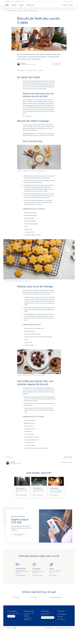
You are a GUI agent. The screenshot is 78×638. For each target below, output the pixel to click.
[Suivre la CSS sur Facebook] (10, 628)
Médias (61, 616)
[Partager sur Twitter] (59, 64)
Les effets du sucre (28, 116)
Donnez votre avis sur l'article (66, 462)
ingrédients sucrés (31, 105)
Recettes (35, 597)
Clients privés (8, 1)
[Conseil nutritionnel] (22, 569)
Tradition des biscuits (21, 70)
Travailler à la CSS (63, 614)
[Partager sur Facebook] (56, 64)
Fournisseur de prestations (15, 1)
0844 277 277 (26, 616)
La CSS (22, 1)
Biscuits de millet (29, 70)
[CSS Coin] (56, 569)
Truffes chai (40, 70)
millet (32, 128)
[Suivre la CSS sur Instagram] (7, 628)
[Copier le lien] (53, 64)
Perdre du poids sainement (56, 597)
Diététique (17, 597)
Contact (65, 1)
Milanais (35, 70)
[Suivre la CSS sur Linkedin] (15, 628)
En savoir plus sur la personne (15, 463)
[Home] (6, 10)
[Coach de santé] (39, 569)
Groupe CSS (62, 619)
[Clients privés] (7, 5)
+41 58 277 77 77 (27, 619)
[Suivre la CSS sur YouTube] (13, 628)
